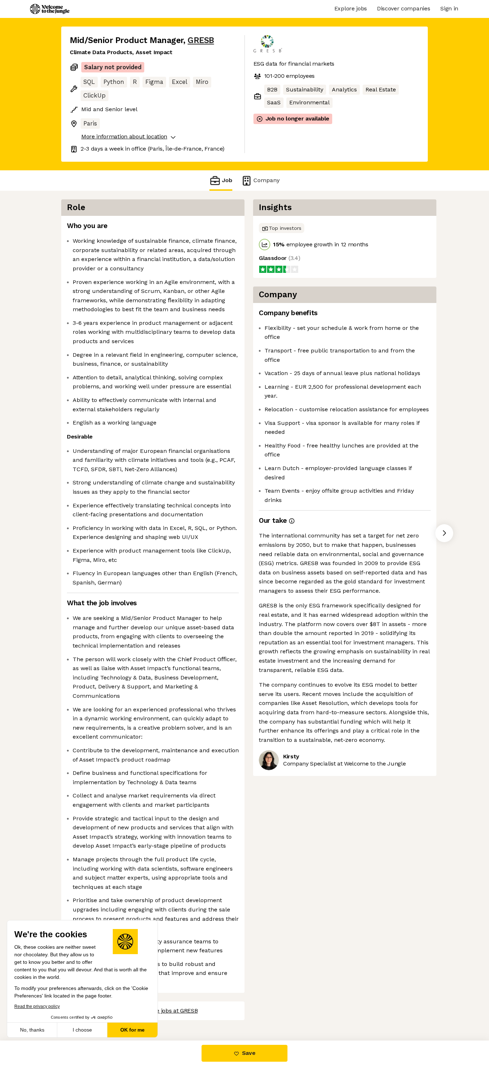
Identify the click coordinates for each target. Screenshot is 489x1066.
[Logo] (49, 9)
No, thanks (32, 1030)
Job (227, 180)
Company (266, 180)
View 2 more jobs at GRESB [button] (162, 1010)
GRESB (201, 40)
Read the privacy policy (37, 1006)
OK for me (132, 1030)
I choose (82, 1030)
